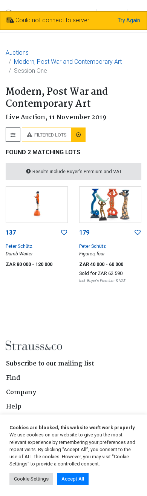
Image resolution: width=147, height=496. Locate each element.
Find (13, 378)
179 (84, 232)
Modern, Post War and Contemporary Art (68, 61)
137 (11, 232)
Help (13, 407)
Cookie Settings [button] (31, 479)
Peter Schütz (19, 246)
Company (21, 392)
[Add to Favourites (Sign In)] (64, 232)
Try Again (129, 20)
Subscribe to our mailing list (50, 364)
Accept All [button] (72, 479)
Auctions (17, 52)
